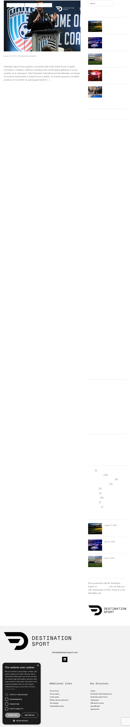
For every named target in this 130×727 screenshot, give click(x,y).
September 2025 (95, 161)
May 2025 (92, 179)
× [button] (38, 665)
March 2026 (93, 138)
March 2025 (93, 188)
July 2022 (92, 307)
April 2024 (92, 238)
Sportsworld (93, 416)
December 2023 (95, 257)
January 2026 (94, 147)
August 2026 (93, 124)
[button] (81, 8)
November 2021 (95, 330)
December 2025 (95, 152)
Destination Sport (15, 5)
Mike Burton (93, 407)
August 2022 (93, 302)
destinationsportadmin (29, 56)
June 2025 (92, 175)
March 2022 (93, 321)
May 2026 (92, 133)
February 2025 (94, 193)
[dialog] (22, 693)
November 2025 (95, 156)
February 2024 (94, 248)
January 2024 (94, 252)
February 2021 (94, 357)
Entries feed (93, 443)
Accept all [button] (13, 715)
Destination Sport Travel (98, 398)
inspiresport (31, 5)
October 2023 (94, 261)
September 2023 (95, 266)
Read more (9, 85)
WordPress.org (94, 452)
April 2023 (92, 284)
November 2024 (95, 206)
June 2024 (92, 229)
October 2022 (94, 293)
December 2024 (95, 202)
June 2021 (92, 343)
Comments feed (95, 448)
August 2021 (93, 339)
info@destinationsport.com (65, 652)
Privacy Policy (10, 689)
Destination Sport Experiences (101, 393)
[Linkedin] (64, 659)
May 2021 (92, 348)
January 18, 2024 (10, 56)
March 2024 (93, 243)
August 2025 (93, 165)
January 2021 (93, 362)
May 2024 (92, 234)
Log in (90, 438)
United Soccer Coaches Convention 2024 (39, 61)
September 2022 (95, 298)
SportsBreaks (45, 5)
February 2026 (94, 143)
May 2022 (92, 312)
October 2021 (94, 334)
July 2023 (92, 275)
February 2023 (94, 289)
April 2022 (92, 316)
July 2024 (92, 225)
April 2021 (92, 352)
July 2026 (92, 129)
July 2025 (92, 170)
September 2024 (95, 216)
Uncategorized (94, 421)
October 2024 (94, 211)
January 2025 (94, 197)
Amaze (91, 384)
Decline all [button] (30, 715)
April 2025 (92, 184)
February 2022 (94, 325)
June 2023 (92, 279)
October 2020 (94, 366)
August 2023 (93, 270)
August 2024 (93, 220)
